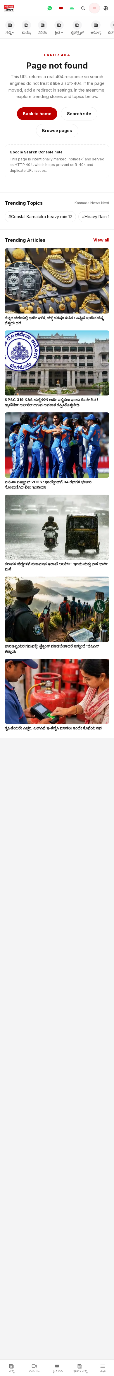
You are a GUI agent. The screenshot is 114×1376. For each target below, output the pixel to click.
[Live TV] (61, 8)
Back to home (37, 113)
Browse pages (57, 130)
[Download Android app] (72, 8)
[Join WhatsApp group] (49, 8)
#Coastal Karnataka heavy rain (40, 216)
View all (101, 239)
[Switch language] (106, 8)
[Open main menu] (94, 8)
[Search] (83, 8)
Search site (79, 113)
